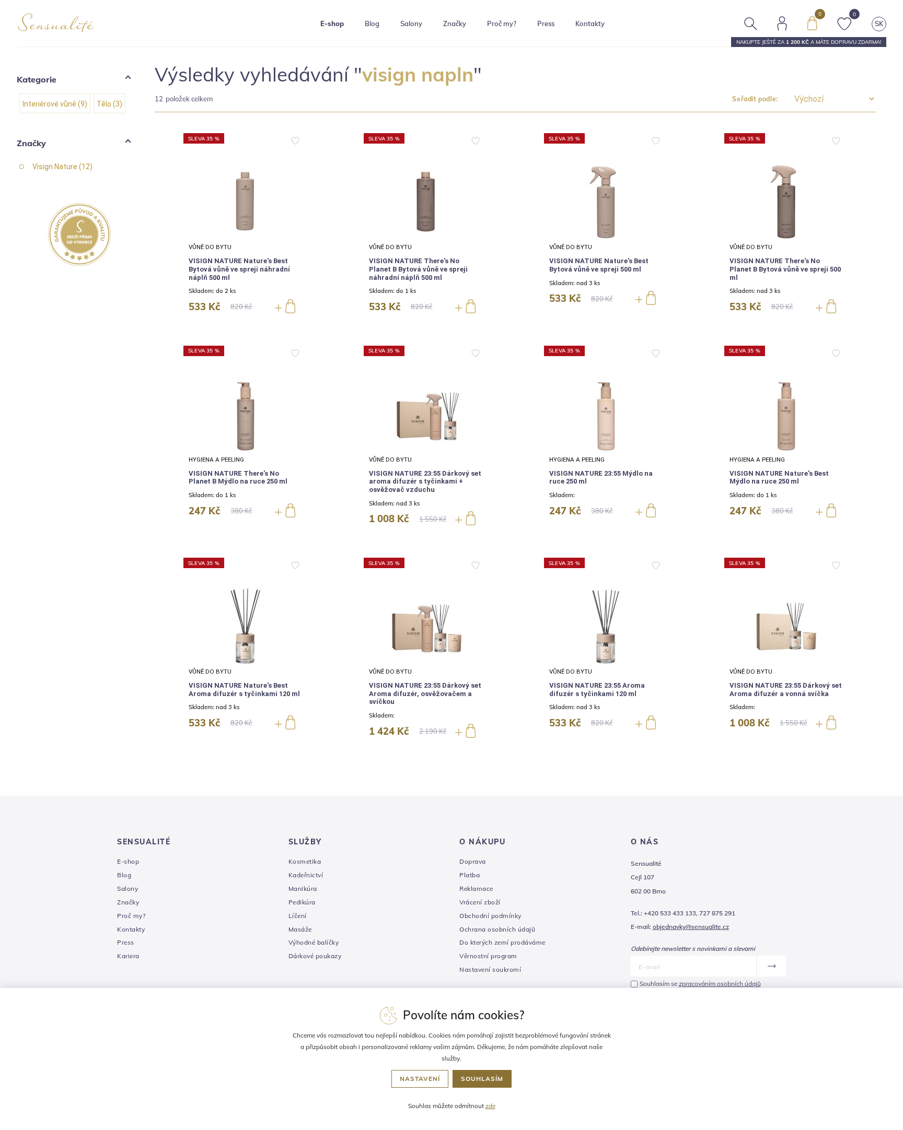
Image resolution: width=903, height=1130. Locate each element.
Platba (469, 875)
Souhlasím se (700, 983)
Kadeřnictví (305, 875)
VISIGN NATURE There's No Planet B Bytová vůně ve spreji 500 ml (785, 269)
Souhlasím (482, 1078)
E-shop (128, 861)
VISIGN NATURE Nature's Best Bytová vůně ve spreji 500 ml (599, 265)
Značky (454, 23)
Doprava (472, 861)
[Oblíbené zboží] (844, 22)
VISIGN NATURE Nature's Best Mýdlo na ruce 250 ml (779, 477)
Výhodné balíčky (313, 942)
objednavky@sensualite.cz (691, 927)
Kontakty (590, 23)
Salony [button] (411, 23)
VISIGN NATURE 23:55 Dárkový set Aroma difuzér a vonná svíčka (786, 689)
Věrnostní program (488, 956)
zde (490, 1106)
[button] (515, 99)
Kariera (128, 956)
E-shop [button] (332, 23)
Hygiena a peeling (216, 459)
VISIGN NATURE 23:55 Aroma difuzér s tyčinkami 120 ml (597, 689)
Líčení (297, 916)
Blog (372, 23)
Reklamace (476, 888)
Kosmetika (304, 861)
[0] (812, 22)
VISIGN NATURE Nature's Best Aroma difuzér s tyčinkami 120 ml (244, 689)
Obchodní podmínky (490, 916)
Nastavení (420, 1078)
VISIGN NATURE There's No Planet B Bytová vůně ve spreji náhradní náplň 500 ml (418, 269)
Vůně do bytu (210, 247)
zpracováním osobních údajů (720, 983)
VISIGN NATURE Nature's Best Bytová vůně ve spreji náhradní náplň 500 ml (239, 269)
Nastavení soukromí (490, 969)
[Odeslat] (771, 966)
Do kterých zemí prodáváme (502, 942)
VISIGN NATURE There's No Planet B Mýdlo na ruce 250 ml (238, 477)
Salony (127, 888)
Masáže (300, 929)
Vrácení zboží (480, 902)
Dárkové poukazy (315, 956)
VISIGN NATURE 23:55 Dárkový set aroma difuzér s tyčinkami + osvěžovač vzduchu (425, 481)
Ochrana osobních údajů (497, 929)
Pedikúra (302, 902)
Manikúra (302, 888)
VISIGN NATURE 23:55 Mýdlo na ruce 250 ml (601, 477)
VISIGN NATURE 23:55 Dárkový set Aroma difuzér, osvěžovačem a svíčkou (425, 693)
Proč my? (501, 23)
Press (545, 23)
